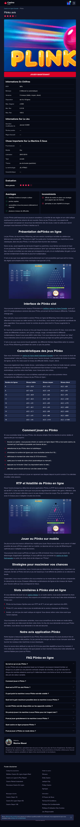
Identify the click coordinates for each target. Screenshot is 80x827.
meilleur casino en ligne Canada (55, 308)
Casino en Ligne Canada (11, 8)
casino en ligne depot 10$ (48, 442)
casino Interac (33, 595)
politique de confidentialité (18, 818)
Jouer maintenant (40, 74)
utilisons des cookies (11, 816)
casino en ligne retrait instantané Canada (37, 356)
